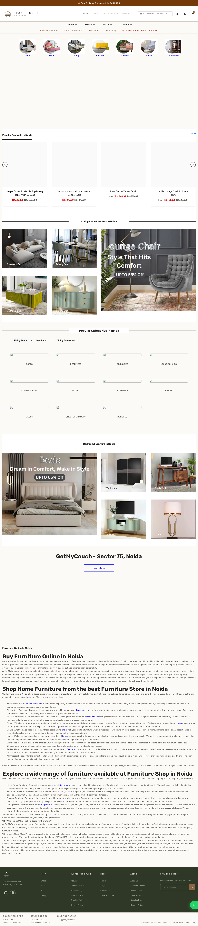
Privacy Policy (77, 895)
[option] (99, 3)
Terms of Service (78, 886)
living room (63, 785)
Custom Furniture (49, 30)
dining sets (80, 710)
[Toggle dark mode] (185, 13)
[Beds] (51, 46)
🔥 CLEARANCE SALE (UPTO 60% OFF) (140, 30)
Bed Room (41, 340)
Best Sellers (94, 30)
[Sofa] (27, 46)
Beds (43, 891)
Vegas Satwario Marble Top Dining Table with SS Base (25, 193)
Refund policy (76, 891)
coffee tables (71, 749)
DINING (70, 24)
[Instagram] (5, 892)
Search (103, 881)
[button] (5, 164)
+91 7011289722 (9, 920)
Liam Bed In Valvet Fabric (123, 191)
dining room (44, 805)
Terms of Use (190, 922)
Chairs (43, 881)
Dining (43, 895)
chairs (64, 730)
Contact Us (105, 891)
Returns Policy (77, 905)
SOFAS (88, 24)
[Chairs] (149, 46)
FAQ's (103, 886)
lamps (65, 736)
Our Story (111, 30)
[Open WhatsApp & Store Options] (194, 905)
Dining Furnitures (66, 340)
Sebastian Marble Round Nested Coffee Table (74, 193)
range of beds (92, 717)
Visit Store (99, 567)
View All (192, 133)
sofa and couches (32, 703)
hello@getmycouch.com (12, 922)
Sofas (43, 886)
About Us (74, 881)
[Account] (177, 13)
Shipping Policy (77, 900)
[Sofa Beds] (100, 46)
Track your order (107, 895)
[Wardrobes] (173, 46)
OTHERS (124, 24)
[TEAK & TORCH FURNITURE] (6, 875)
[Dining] (76, 46)
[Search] (141, 14)
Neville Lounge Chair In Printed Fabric (173, 193)
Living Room (20, 340)
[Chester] (124, 46)
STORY (85, 14)
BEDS (106, 24)
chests (179, 723)
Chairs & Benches (73, 30)
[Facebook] (13, 892)
